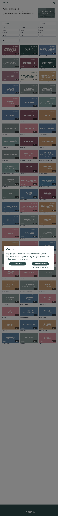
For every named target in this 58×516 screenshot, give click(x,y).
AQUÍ (31, 256)
